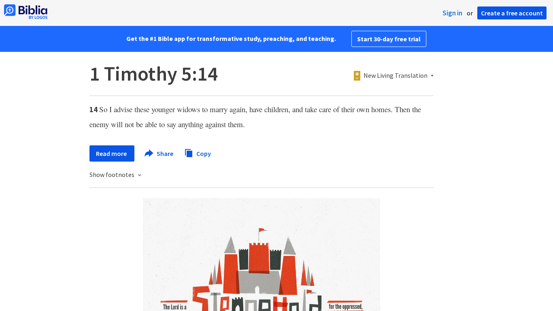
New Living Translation (396, 75)
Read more (112, 153)
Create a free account (512, 13)
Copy (203, 153)
